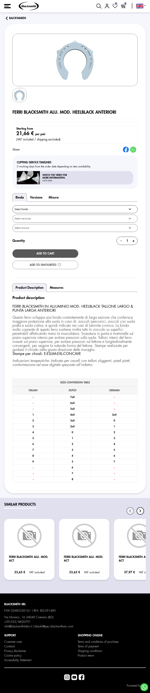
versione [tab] (36, 197)
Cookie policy (12, 655)
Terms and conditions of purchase (98, 641)
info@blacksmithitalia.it (18, 626)
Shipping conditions (90, 651)
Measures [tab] (56, 287)
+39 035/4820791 (17, 621)
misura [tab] (54, 197)
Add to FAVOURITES (43, 264)
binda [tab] (20, 197)
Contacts (9, 646)
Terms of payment (88, 646)
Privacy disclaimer (15, 651)
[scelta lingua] (141, 6)
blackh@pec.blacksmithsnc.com (54, 626)
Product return (86, 655)
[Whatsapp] (144, 687)
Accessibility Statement (17, 660)
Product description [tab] (30, 287)
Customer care (13, 641)
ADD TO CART (45, 253)
